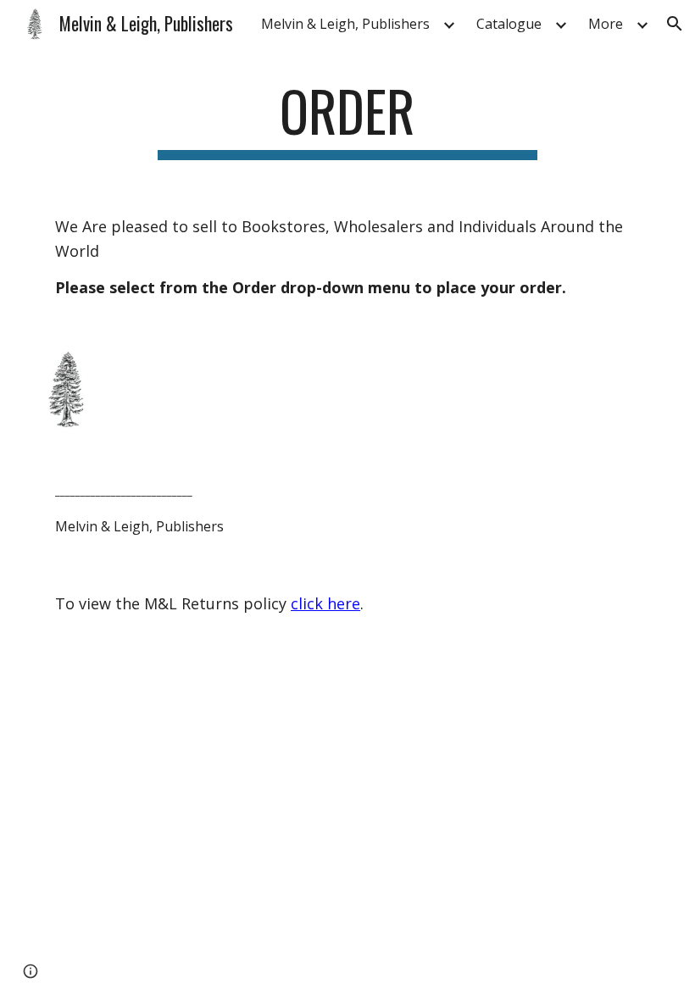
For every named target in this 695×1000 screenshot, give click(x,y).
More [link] (605, 23)
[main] (348, 119)
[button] (674, 23)
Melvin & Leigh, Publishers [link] (345, 23)
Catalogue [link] (509, 23)
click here (325, 603)
